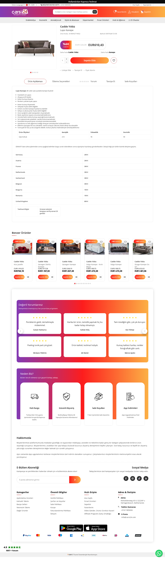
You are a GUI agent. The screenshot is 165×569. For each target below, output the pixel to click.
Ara (94, 12)
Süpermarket (88, 20)
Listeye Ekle (66, 70)
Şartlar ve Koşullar (57, 501)
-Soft (70, 555)
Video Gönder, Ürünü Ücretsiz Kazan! (99, 510)
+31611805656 (57, 5)
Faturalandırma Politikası (60, 510)
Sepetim (87, 504)
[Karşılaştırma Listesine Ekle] (28, 277)
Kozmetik (43, 20)
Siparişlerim (147, 5)
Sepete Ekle (90, 60)
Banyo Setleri (22, 504)
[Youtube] (145, 478)
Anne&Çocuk (56, 20)
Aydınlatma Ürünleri (25, 498)
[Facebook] (126, 478)
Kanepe (112, 52)
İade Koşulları (131, 81)
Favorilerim (88, 507)
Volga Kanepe (116, 264)
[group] (34, 47)
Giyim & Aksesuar (72, 20)
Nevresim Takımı (23, 507)
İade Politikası (56, 504)
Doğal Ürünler (22, 510)
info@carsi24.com (128, 517)
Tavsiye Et (78, 70)
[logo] (20, 11)
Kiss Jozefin (18, 264)
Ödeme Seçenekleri (61, 81)
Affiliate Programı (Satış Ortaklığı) (97, 514)
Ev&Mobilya (31, 20)
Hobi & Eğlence (119, 20)
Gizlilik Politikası (56, 498)
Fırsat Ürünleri (103, 20)
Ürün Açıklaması (35, 81)
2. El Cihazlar (134, 20)
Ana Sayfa (136, 5)
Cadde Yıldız (67, 26)
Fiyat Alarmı (90, 70)
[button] (30, 72)
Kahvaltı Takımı (23, 501)
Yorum (94, 81)
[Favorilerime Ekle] (29, 242)
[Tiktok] (139, 478)
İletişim (53, 514)
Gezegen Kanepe (69, 264)
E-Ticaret (75, 555)
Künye (53, 507)
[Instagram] (132, 478)
